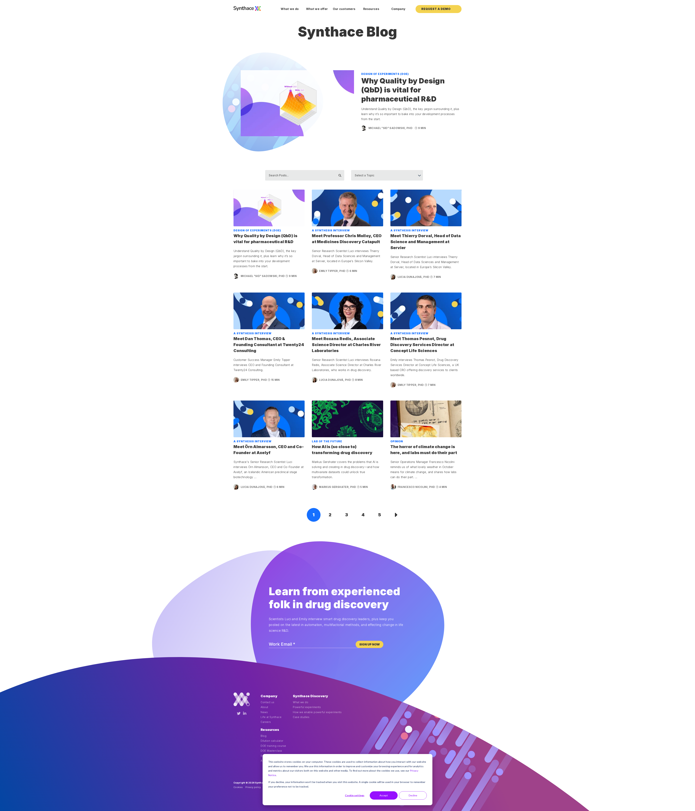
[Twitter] (239, 713)
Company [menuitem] (398, 9)
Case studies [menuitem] (301, 717)
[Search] (339, 175)
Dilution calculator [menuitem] (272, 740)
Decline (413, 795)
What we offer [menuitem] (317, 9)
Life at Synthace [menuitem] (271, 717)
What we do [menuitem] (290, 9)
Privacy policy (253, 787)
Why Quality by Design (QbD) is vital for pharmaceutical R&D (403, 89)
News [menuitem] (264, 712)
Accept (384, 795)
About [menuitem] (264, 707)
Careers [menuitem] (266, 721)
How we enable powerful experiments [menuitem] (317, 712)
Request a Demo (436, 9)
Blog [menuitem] (263, 735)
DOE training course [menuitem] (273, 745)
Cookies (238, 787)
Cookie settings (354, 795)
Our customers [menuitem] (344, 9)
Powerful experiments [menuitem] (307, 707)
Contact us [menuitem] (267, 702)
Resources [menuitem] (371, 9)
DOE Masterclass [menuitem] (271, 750)
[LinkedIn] (244, 713)
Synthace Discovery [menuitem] (310, 696)
